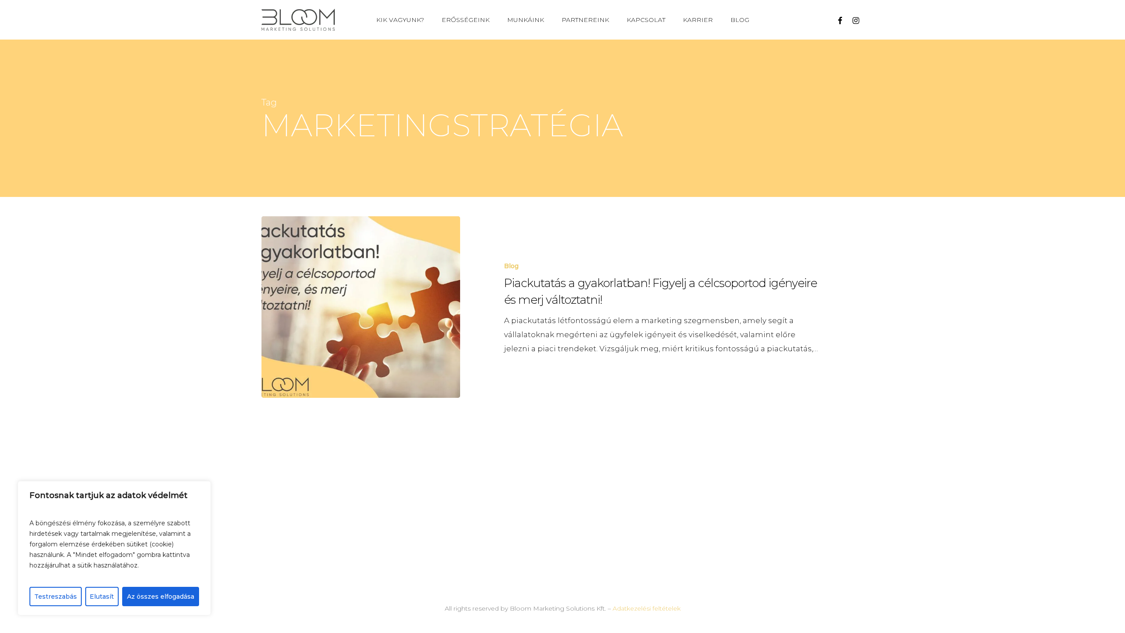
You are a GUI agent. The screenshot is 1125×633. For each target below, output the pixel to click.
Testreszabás (55, 596)
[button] (1108, 4)
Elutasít (102, 596)
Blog (511, 266)
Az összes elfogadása (160, 596)
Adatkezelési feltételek (647, 608)
